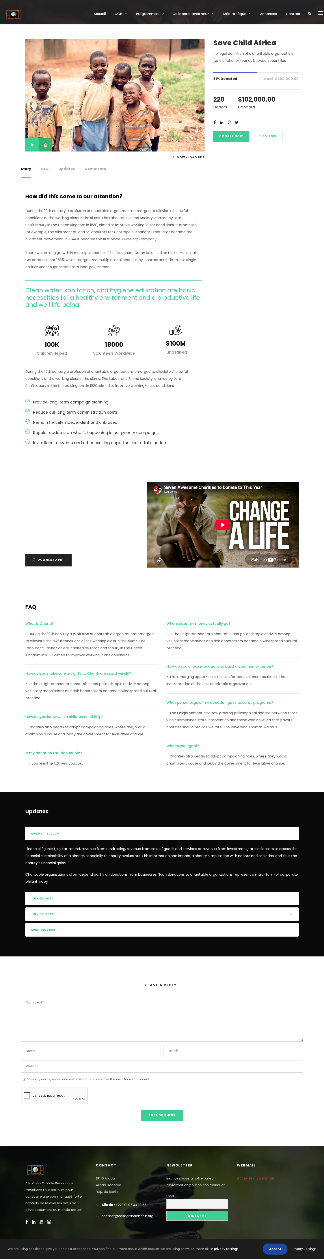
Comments (95, 168)
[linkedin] (33, 1222)
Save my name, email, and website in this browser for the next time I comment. (88, 1079)
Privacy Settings (304, 1249)
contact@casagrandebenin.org (127, 1216)
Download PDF (191, 157)
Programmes (147, 13)
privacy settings (226, 1249)
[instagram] (49, 1222)
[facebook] (26, 1222)
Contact (293, 13)
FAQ (44, 168)
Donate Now (231, 136)
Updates (66, 168)
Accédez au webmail (255, 1178)
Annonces (268, 13)
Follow (270, 136)
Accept (275, 1249)
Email (170, 1196)
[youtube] (41, 1222)
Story (26, 168)
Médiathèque (234, 13)
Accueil (100, 13)
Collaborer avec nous (191, 13)
